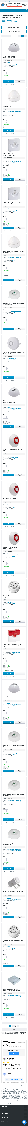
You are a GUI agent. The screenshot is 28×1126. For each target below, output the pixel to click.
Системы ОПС (10, 20)
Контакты (15, 1)
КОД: (5, 60)
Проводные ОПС (5, 21)
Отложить (6, 84)
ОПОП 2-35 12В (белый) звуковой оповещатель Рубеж (12, 154)
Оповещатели (14, 21)
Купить (9, 81)
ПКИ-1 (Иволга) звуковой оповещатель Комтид (10, 57)
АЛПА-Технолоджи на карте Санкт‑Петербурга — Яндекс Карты (14, 1082)
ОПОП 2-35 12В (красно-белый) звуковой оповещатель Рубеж (12, 645)
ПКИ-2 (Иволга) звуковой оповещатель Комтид (10, 697)
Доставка (11, 1)
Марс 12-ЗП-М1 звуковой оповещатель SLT (10, 548)
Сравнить (12, 84)
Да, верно (10, 5)
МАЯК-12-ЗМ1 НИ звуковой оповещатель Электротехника (11, 990)
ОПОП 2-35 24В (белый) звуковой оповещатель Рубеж (12, 203)
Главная (3, 20)
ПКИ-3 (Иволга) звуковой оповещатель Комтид (10, 401)
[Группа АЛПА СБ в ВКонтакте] (6, 1124)
